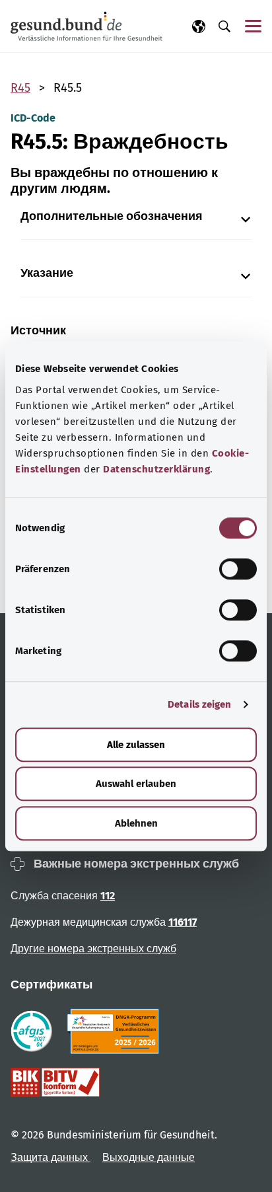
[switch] (238, 568)
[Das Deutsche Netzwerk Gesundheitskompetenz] (116, 1031)
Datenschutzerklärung (156, 469)
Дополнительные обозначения (111, 216)
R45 (20, 88)
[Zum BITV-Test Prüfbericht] (55, 1082)
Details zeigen (199, 704)
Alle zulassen (136, 745)
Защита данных (50, 1157)
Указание (46, 273)
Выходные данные (148, 1157)
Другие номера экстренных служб (93, 948)
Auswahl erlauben (136, 784)
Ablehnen (136, 823)
